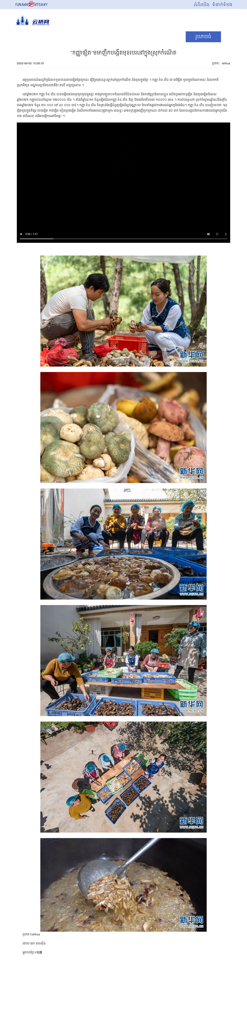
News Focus (37, 37)
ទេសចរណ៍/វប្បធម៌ (120, 37)
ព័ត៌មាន (76, 37)
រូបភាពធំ (203, 37)
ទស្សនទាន (166, 37)
